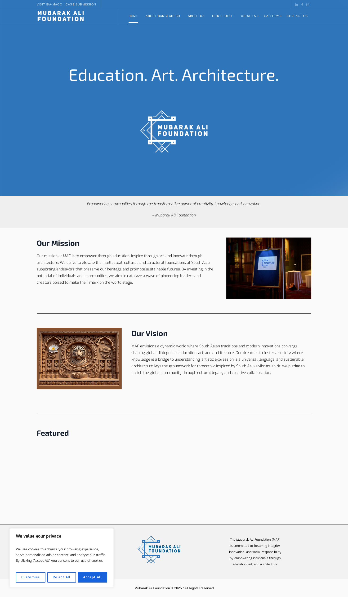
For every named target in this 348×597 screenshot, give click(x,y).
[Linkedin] (296, 4)
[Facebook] (302, 4)
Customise (30, 577)
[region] (61, 558)
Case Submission (81, 4)
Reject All (62, 577)
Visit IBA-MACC (49, 4)
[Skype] (307, 4)
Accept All (92, 577)
